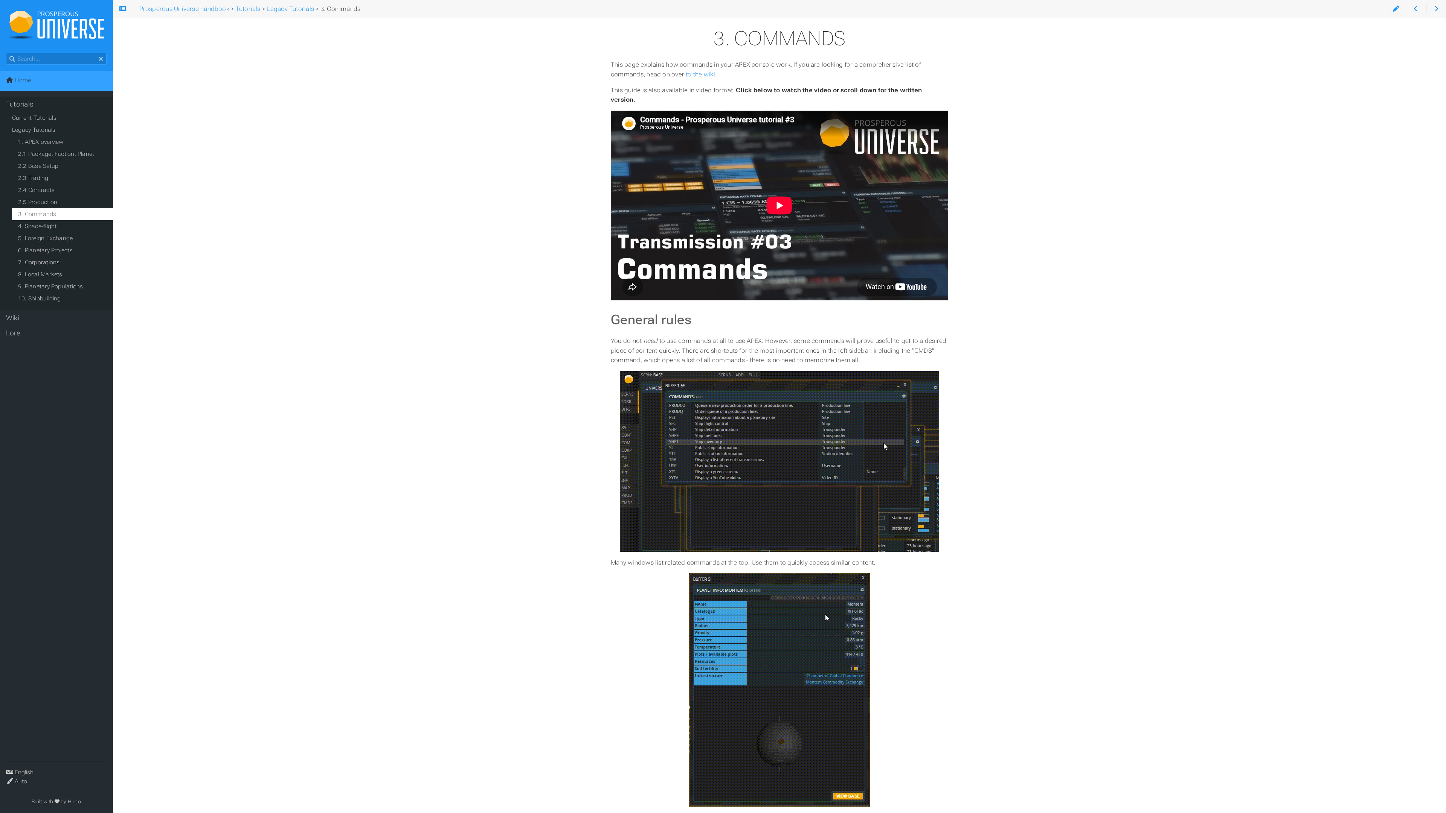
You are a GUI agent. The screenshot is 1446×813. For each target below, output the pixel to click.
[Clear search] (101, 59)
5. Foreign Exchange (45, 238)
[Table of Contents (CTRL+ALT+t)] (123, 9)
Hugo (74, 801)
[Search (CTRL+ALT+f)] (12, 59)
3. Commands (37, 214)
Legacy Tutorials (34, 129)
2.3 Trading (33, 178)
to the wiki (700, 74)
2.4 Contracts (36, 190)
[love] (57, 801)
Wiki (12, 318)
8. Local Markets (40, 274)
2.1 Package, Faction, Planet (56, 154)
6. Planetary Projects (45, 250)
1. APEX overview (41, 142)
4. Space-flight (37, 226)
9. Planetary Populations (50, 286)
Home (22, 80)
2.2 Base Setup (38, 166)
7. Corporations (38, 262)
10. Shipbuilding (39, 298)
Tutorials (19, 104)
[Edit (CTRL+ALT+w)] (1396, 9)
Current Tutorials (34, 117)
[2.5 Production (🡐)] (1416, 9)
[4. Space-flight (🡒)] (1436, 9)
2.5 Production (37, 202)
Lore (13, 333)
